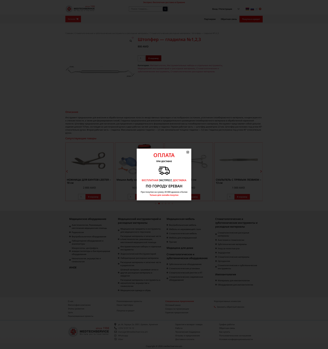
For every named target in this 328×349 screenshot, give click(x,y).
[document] (164, 174)
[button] (188, 152)
